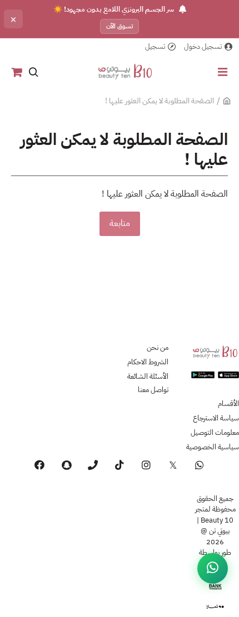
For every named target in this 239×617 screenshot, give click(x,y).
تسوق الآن (119, 26)
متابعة (119, 223)
